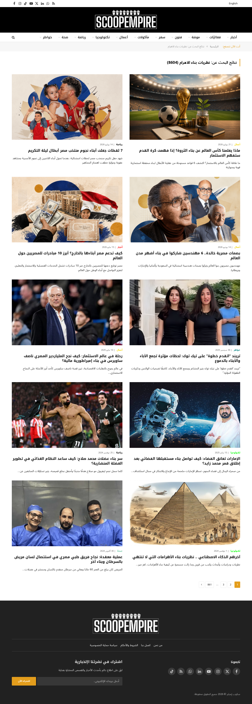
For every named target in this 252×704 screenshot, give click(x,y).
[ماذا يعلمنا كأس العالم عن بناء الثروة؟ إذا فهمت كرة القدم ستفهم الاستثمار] (185, 107)
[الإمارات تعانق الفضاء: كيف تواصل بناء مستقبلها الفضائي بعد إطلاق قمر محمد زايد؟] (185, 415)
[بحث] (14, 37)
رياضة (82, 37)
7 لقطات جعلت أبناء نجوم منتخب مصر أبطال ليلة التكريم (75, 150)
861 (210, 584)
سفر (162, 37)
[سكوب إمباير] (126, 20)
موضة (196, 37)
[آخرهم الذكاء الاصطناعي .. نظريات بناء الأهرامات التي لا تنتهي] (185, 513)
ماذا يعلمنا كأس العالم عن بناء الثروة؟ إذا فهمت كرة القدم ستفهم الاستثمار (189, 153)
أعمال (123, 37)
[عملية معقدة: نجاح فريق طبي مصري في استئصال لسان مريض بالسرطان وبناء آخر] (67, 513)
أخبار (233, 37)
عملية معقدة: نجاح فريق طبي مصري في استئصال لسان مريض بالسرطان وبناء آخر (68, 559)
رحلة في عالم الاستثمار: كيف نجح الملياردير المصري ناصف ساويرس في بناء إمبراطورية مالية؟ (73, 358)
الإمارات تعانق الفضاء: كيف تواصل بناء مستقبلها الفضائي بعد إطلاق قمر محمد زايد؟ (187, 461)
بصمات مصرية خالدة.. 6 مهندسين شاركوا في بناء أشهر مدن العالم (188, 255)
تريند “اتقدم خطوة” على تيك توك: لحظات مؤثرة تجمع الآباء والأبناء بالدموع (190, 358)
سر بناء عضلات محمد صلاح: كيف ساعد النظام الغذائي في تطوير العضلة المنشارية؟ (67, 461)
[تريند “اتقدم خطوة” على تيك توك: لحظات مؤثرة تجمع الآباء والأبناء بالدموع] (185, 312)
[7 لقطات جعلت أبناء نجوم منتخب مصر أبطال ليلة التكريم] (67, 107)
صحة (65, 37)
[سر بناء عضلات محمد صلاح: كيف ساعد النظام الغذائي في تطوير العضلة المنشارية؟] (67, 415)
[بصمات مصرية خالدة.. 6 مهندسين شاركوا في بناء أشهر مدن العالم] (185, 210)
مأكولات (143, 37)
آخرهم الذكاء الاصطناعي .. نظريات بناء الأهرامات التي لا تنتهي (186, 557)
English (233, 3)
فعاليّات (215, 37)
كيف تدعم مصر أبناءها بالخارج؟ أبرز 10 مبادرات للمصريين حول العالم (70, 255)
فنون (178, 37)
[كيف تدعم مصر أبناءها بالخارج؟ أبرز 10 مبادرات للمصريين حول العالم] (67, 210)
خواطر (47, 37)
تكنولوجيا (102, 37)
